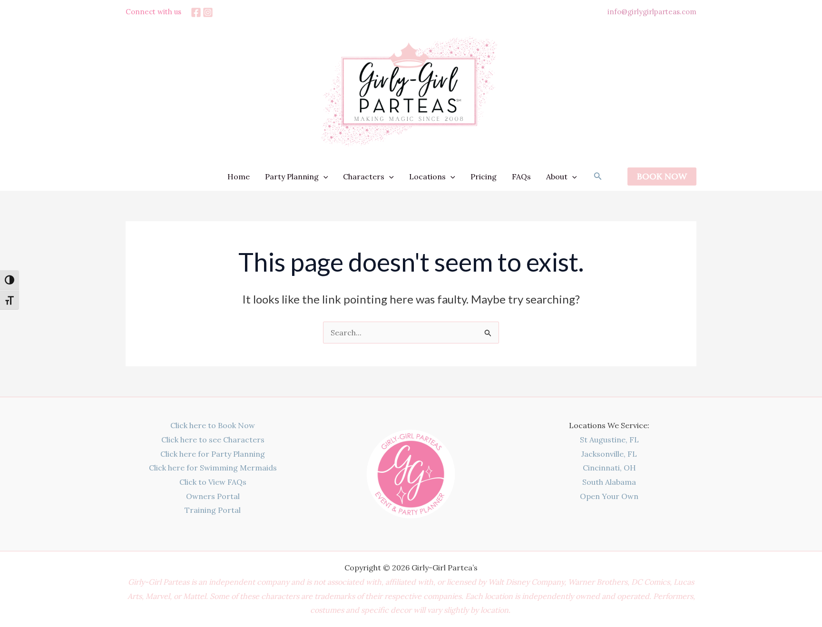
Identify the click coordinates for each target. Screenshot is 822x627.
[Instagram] (208, 12)
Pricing (483, 176)
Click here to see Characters (212, 439)
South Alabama (609, 482)
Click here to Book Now (212, 425)
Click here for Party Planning (212, 454)
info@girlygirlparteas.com (651, 11)
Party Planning (292, 176)
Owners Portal (213, 496)
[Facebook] (196, 12)
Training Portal (213, 510)
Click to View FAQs (212, 482)
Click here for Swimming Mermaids (213, 467)
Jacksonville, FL (609, 454)
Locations (427, 176)
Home (238, 176)
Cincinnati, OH (609, 467)
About (557, 176)
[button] (323, 176)
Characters (363, 176)
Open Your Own (609, 496)
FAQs (521, 176)
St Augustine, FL (609, 439)
